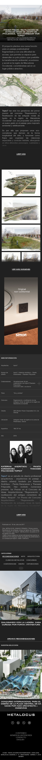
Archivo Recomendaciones (21, 639)
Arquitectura (33, 556)
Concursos (31, 560)
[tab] (10, 556)
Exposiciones (32, 564)
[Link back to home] (21, 716)
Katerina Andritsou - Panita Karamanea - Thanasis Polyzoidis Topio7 (21, 469)
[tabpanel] (21, 605)
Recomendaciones (10, 556)
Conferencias (10, 564)
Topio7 (5, 111)
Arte (23, 556)
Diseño (21, 564)
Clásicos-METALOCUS (15, 560)
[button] (3, 605)
